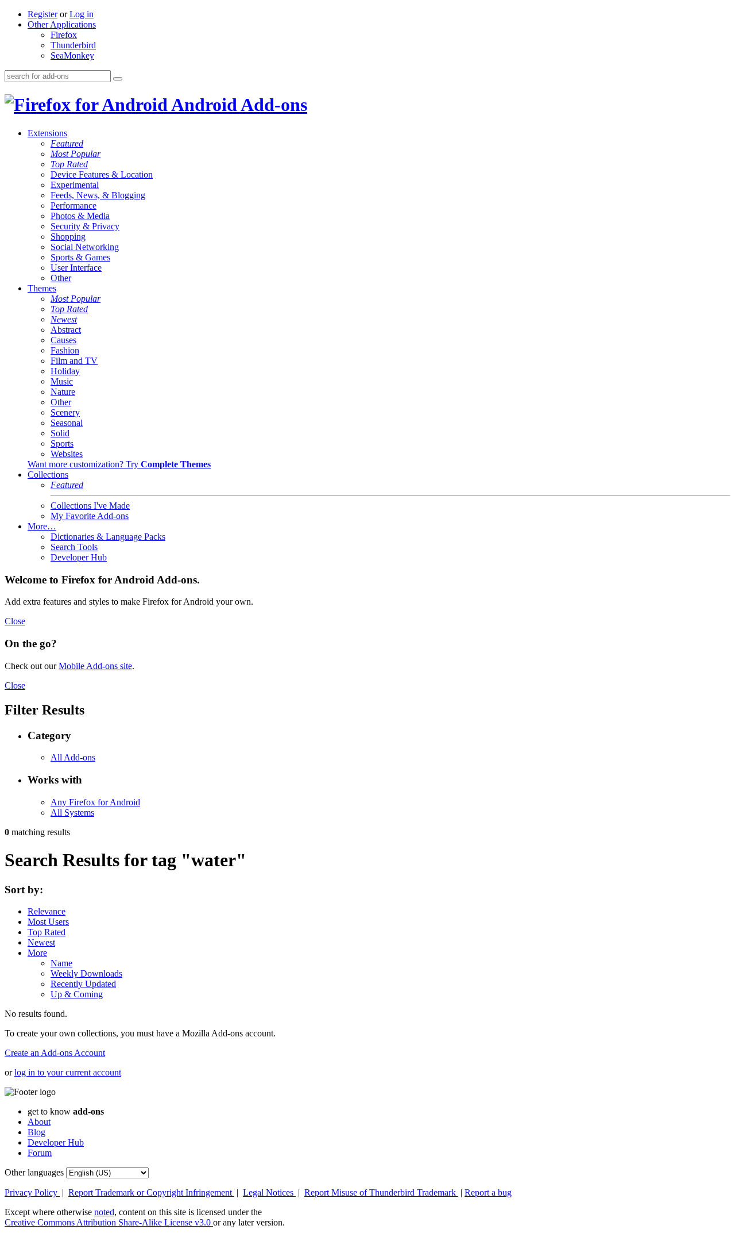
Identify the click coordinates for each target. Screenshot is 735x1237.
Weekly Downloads (86, 973)
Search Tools (74, 547)
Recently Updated (83, 984)
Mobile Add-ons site (95, 666)
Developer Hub (79, 557)
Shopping (68, 236)
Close (15, 621)
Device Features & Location (102, 174)
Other (61, 278)
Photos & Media (80, 216)
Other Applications (62, 24)
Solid (60, 433)
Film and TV (74, 361)
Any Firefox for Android (95, 802)
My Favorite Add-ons (90, 516)
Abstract (66, 330)
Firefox (64, 35)
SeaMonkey (72, 55)
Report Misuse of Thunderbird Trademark (381, 1192)
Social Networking (85, 247)
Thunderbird (73, 45)
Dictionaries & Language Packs (108, 536)
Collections (48, 474)
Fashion (65, 350)
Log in (81, 14)
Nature (63, 392)
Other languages (34, 1172)
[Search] (117, 78)
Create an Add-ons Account (55, 1053)
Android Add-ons (237, 104)
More (37, 953)
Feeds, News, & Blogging (98, 195)
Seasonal (67, 423)
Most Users (48, 922)
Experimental (75, 185)
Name (61, 963)
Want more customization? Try (119, 464)
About (39, 1122)
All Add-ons (73, 757)
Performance (73, 205)
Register (42, 14)
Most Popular (75, 154)
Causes (63, 340)
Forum (40, 1153)
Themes (42, 288)
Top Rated (69, 164)
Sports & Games (80, 257)
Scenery (65, 412)
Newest (64, 319)
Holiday (65, 371)
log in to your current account (67, 1072)
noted (104, 1212)
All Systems (72, 812)
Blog (36, 1132)
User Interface (76, 267)
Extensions (47, 133)
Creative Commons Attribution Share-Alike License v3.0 (109, 1222)
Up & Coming (77, 994)
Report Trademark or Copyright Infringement (151, 1192)
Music (62, 381)
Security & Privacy (85, 226)
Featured (67, 143)
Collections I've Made (90, 505)
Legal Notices (269, 1192)
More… (42, 526)
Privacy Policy (32, 1192)
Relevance (46, 911)
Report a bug (488, 1192)
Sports (62, 443)
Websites (67, 454)
